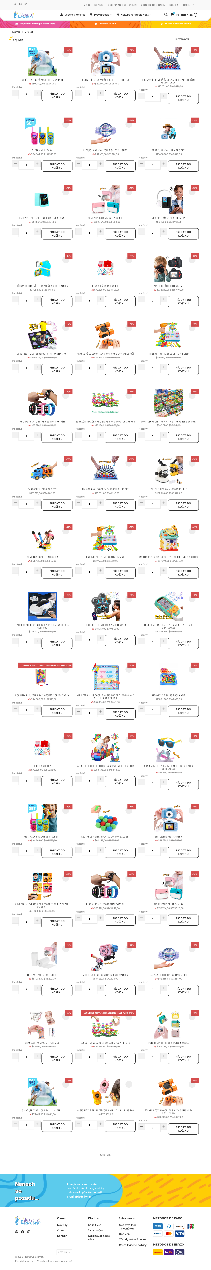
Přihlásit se (184, 14)
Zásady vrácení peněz (132, 1239)
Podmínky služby (24, 1261)
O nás (87, 5)
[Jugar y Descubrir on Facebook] (20, 4)
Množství (17, 87)
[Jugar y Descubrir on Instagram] (26, 4)
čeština (186, 5)
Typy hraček (95, 1230)
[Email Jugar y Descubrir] (15, 4)
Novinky (98, 5)
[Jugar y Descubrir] (24, 15)
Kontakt (173, 5)
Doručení (124, 1234)
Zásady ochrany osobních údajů (54, 1261)
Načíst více (105, 1154)
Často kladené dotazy (153, 5)
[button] (101, 14)
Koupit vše (94, 1225)
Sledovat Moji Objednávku (122, 5)
